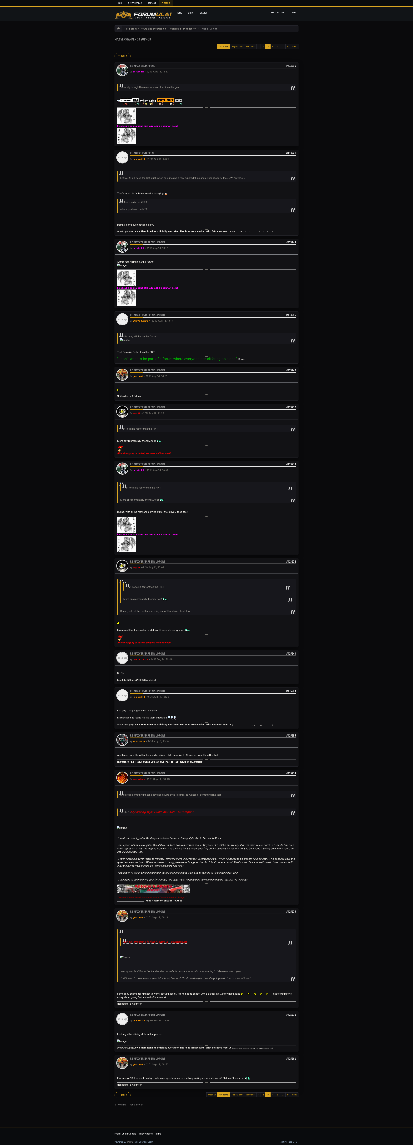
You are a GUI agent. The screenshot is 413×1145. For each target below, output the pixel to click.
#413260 (291, 370)
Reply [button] (123, 56)
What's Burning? (141, 321)
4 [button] (272, 46)
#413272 (291, 407)
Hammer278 (139, 159)
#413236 (291, 65)
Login (293, 12)
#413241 (291, 153)
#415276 (291, 1014)
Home (119, 3)
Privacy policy (145, 1133)
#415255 (291, 735)
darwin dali (139, 71)
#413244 (291, 242)
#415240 (291, 653)
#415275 (291, 911)
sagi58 (136, 413)
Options (212, 1095)
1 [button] (258, 46)
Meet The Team (135, 3)
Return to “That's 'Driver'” (130, 1104)
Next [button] (294, 46)
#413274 (291, 561)
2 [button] (263, 46)
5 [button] (277, 46)
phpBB (130, 1142)
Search (204, 13)
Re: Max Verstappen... (142, 65)
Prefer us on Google (125, 1133)
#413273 (291, 464)
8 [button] (287, 46)
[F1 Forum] (118, 28)
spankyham (139, 779)
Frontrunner (139, 741)
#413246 (291, 315)
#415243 (291, 691)
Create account (278, 12)
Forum (190, 13)
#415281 (291, 1058)
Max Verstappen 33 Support (134, 39)
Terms (158, 1133)
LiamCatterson (140, 659)
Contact (152, 3)
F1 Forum (166, 3)
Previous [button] (250, 46)
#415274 (291, 773)
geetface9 (138, 376)
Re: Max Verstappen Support (147, 242)
